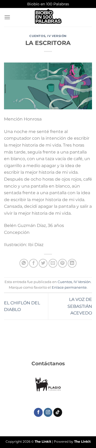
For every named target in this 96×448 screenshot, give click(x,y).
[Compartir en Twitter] (43, 263)
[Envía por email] (53, 263)
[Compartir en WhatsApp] (23, 263)
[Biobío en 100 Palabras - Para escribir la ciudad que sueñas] (48, 17)
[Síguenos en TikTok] (57, 412)
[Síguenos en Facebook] (38, 412)
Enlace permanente (69, 287)
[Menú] (7, 17)
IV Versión (57, 36)
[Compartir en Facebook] (33, 263)
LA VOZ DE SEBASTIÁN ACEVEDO (79, 306)
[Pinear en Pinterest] (62, 263)
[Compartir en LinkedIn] (72, 263)
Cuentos (37, 36)
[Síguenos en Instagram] (48, 412)
